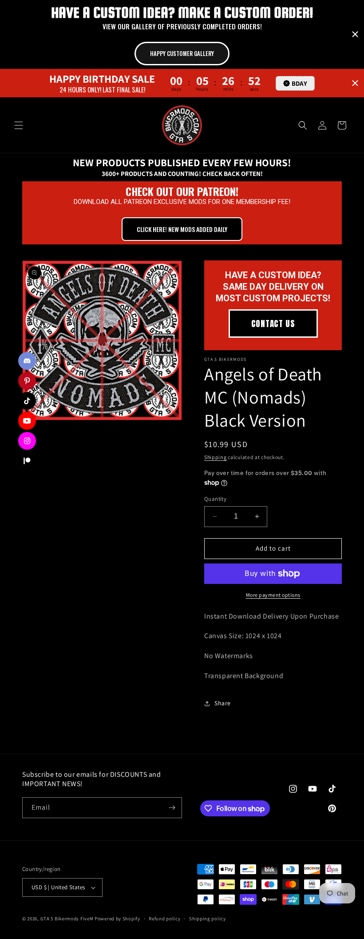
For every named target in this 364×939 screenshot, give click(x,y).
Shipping (215, 457)
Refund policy (164, 918)
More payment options (273, 594)
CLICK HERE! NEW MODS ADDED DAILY (182, 229)
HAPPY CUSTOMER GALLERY (182, 53)
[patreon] (27, 461)
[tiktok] (27, 401)
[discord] (27, 361)
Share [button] (222, 703)
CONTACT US (273, 323)
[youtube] (27, 421)
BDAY (299, 83)
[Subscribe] (172, 807)
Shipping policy (207, 918)
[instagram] (27, 441)
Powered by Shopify (117, 918)
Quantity (215, 499)
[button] (18, 125)
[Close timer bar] (355, 34)
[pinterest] (27, 381)
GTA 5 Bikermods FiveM (67, 918)
